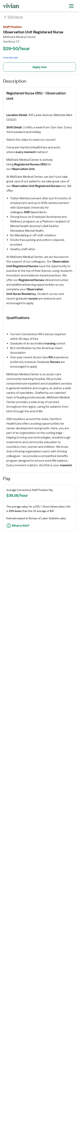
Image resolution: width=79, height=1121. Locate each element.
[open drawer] (71, 5)
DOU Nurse (15, 17)
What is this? (20, 526)
